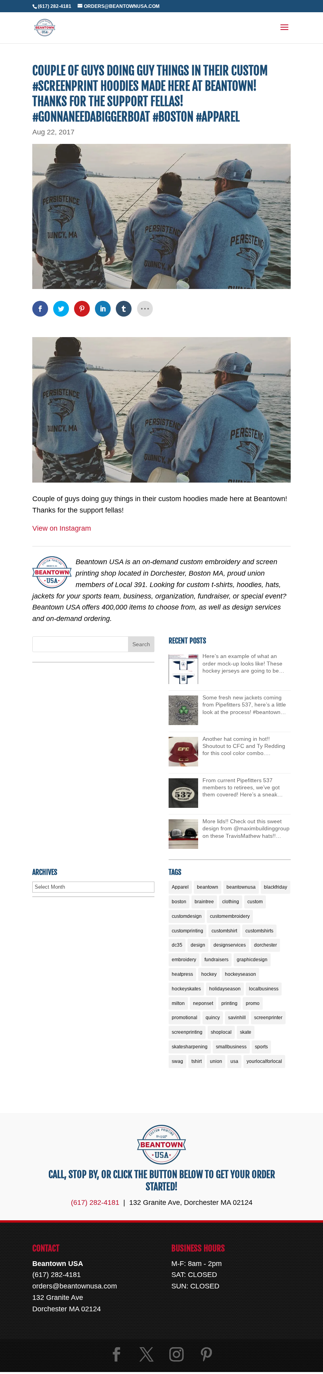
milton (178, 1003)
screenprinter (268, 1017)
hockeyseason (240, 974)
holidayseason (225, 989)
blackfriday (275, 887)
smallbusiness (231, 1047)
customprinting (187, 931)
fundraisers (216, 959)
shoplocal (221, 1032)
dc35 (177, 945)
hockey (209, 974)
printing (229, 1003)
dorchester (265, 945)
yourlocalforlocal (264, 1061)
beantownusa (241, 887)
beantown (207, 887)
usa (234, 1061)
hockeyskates (186, 989)
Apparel (180, 887)
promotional (184, 1017)
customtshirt (224, 931)
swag (177, 1061)
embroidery (184, 959)
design (198, 945)
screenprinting (187, 1032)
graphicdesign (252, 959)
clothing (230, 901)
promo (253, 1003)
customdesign (187, 916)
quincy (213, 1017)
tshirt (196, 1061)
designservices (229, 945)
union (216, 1061)
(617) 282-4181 (54, 6)
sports (261, 1047)
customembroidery (230, 916)
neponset (203, 1003)
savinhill (237, 1017)
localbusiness (263, 989)
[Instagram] (176, 1354)
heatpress (182, 974)
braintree (204, 901)
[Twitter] (146, 1354)
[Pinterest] (206, 1354)
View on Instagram (61, 528)
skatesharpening (190, 1047)
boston (179, 901)
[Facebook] (117, 1354)
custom (255, 901)
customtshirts (259, 931)
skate (245, 1032)
